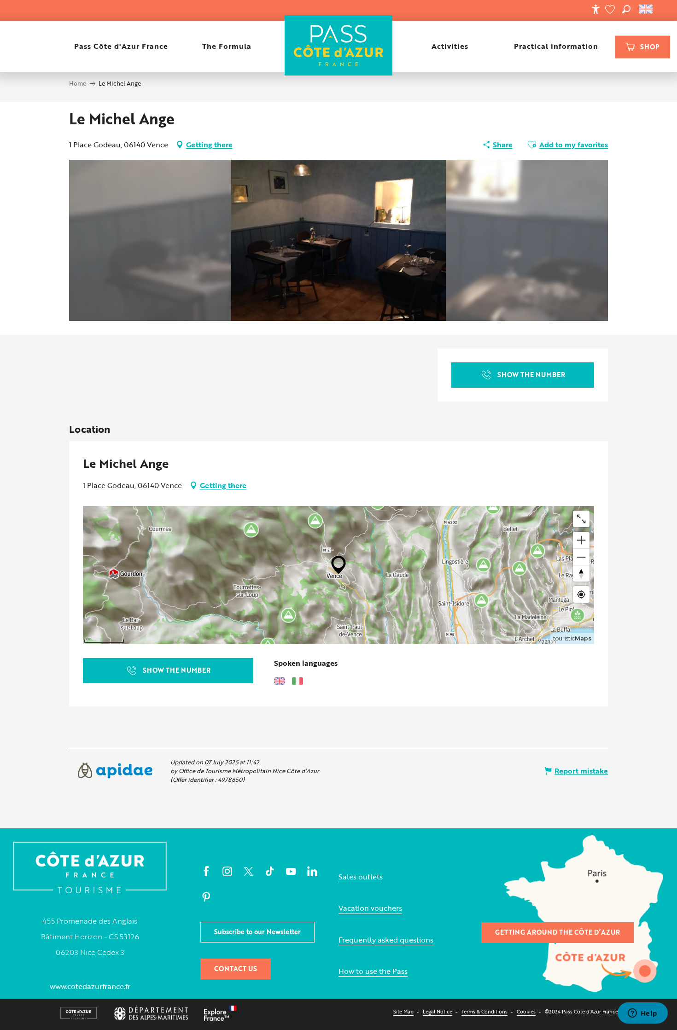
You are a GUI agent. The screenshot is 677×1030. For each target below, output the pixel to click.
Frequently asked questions (385, 940)
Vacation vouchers (370, 908)
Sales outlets (360, 877)
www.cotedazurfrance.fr (90, 986)
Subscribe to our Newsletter (257, 932)
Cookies (526, 1011)
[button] (626, 9)
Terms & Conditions (484, 1011)
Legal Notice (437, 1011)
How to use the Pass (373, 971)
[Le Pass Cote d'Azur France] (339, 46)
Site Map (403, 1011)
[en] (646, 9)
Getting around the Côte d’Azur (557, 932)
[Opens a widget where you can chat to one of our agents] (642, 1013)
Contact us (235, 968)
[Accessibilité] (595, 9)
